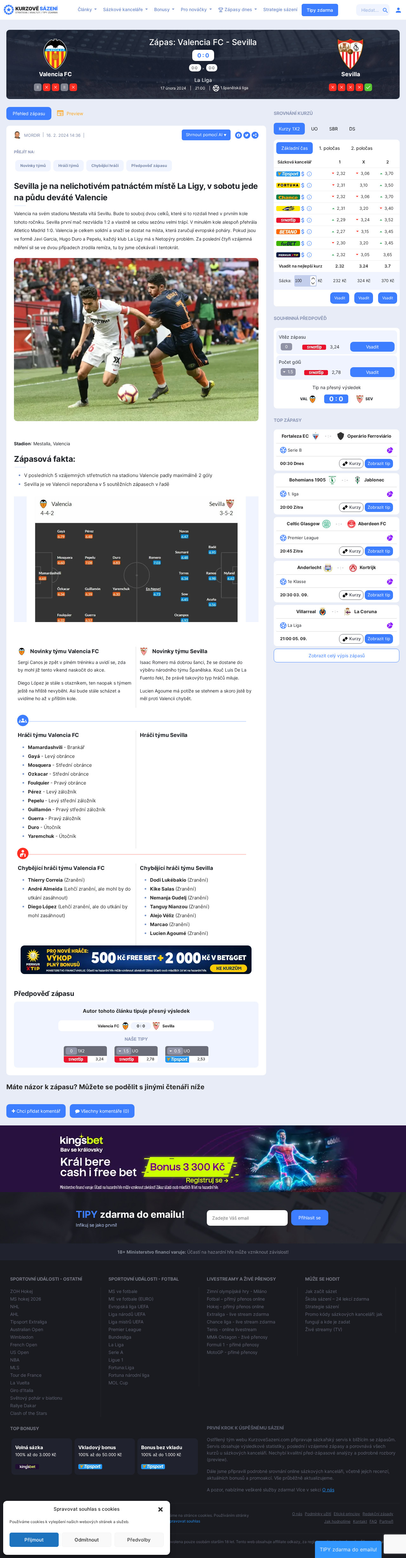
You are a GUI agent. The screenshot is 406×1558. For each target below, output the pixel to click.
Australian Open (26, 1329)
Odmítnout (87, 1540)
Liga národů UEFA (126, 1314)
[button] (160, 1509)
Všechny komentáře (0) (104, 1111)
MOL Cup (118, 1382)
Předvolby (139, 1540)
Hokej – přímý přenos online (235, 1306)
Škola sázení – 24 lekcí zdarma (337, 1299)
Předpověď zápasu (149, 165)
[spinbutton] (305, 281)
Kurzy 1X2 (289, 128)
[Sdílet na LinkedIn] (255, 134)
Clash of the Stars (28, 1413)
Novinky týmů (33, 165)
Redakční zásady (378, 1513)
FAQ (373, 1521)
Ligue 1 (115, 1359)
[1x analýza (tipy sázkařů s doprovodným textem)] (389, 450)
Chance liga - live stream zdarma (241, 1321)
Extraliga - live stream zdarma (238, 1314)
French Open (23, 1344)
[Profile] (398, 10)
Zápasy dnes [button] (238, 9)
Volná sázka (29, 1447)
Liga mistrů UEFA (125, 1321)
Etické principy (347, 1513)
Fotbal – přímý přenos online (236, 1299)
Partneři (386, 1521)
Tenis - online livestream (232, 1329)
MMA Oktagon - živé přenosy (237, 1337)
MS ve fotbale (122, 1291)
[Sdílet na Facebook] (238, 134)
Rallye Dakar (23, 1405)
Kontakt (360, 1521)
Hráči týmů (68, 165)
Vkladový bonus (97, 1447)
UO (314, 128)
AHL (14, 1314)
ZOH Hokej (21, 1291)
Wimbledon (21, 1337)
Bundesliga (119, 1337)
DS (352, 128)
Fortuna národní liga (128, 1375)
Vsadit (339, 297)
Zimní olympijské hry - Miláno (237, 1291)
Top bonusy (24, 1428)
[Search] (385, 9)
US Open (19, 1352)
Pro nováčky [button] (194, 9)
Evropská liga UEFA (128, 1306)
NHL (14, 1306)
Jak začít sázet (321, 1291)
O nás (328, 1489)
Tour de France (26, 1375)
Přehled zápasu (29, 113)
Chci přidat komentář (37, 1111)
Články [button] (85, 9)
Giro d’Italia (21, 1390)
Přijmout (34, 1540)
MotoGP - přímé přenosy (232, 1352)
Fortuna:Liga (121, 1367)
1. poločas (329, 148)
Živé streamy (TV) (323, 1329)
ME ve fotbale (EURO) (131, 1299)
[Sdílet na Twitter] (246, 134)
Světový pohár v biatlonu (36, 1398)
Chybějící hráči (105, 165)
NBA (14, 1359)
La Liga (203, 80)
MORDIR (32, 135)
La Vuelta (19, 1382)
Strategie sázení (280, 9)
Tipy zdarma (320, 10)
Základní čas (294, 148)
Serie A (115, 1352)
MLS (14, 1367)
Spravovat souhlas (183, 1521)
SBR (333, 128)
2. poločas (361, 148)
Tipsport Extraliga (28, 1321)
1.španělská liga (234, 87)
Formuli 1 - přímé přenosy (233, 1344)
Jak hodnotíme (337, 1521)
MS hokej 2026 (25, 1299)
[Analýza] (390, 450)
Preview (75, 113)
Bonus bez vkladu (161, 1447)
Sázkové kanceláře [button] (123, 9)
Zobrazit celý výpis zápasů (337, 655)
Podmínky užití (318, 1513)
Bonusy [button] (162, 9)
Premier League (124, 1329)
